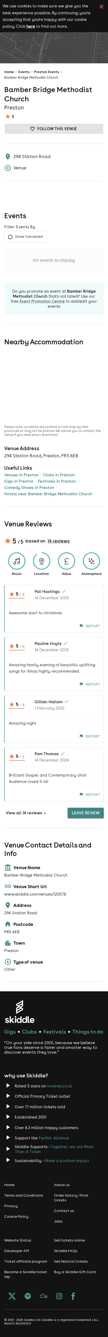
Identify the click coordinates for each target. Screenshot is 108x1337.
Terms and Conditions (23, 1195)
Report (93, 626)
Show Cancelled (28, 236)
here (30, 26)
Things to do (87, 1031)
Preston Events (46, 72)
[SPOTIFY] (28, 1296)
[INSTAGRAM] (59, 1296)
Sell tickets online (69, 1240)
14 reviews (58, 541)
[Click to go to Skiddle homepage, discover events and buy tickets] (19, 1011)
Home (9, 72)
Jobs (58, 1221)
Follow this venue (57, 128)
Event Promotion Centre (42, 301)
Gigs (10, 1031)
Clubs (29, 1031)
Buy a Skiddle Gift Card (75, 1271)
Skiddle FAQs (65, 1250)
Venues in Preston (21, 474)
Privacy (11, 1205)
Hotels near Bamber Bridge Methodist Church (48, 493)
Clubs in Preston (59, 474)
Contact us (64, 1210)
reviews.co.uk (59, 1085)
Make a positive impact (67, 1160)
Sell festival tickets (71, 1261)
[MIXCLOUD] (43, 1296)
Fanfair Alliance (54, 1137)
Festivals (54, 1031)
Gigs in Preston (19, 481)
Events (24, 72)
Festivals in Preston (57, 481)
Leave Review (86, 812)
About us (62, 1184)
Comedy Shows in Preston (29, 487)
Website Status (17, 1240)
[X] (12, 1296)
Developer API (16, 1250)
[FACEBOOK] (73, 1296)
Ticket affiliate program (25, 1261)
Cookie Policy (16, 1216)
